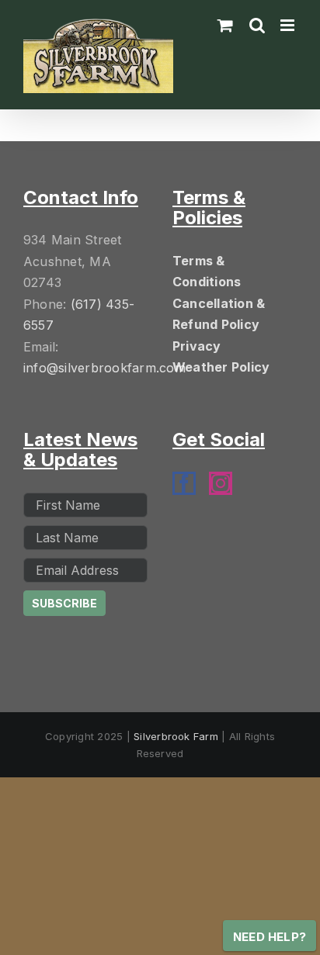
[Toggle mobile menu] (288, 25)
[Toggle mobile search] (257, 25)
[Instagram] (220, 483)
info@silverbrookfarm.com (104, 367)
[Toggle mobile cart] (225, 25)
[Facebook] (184, 483)
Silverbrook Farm (176, 736)
